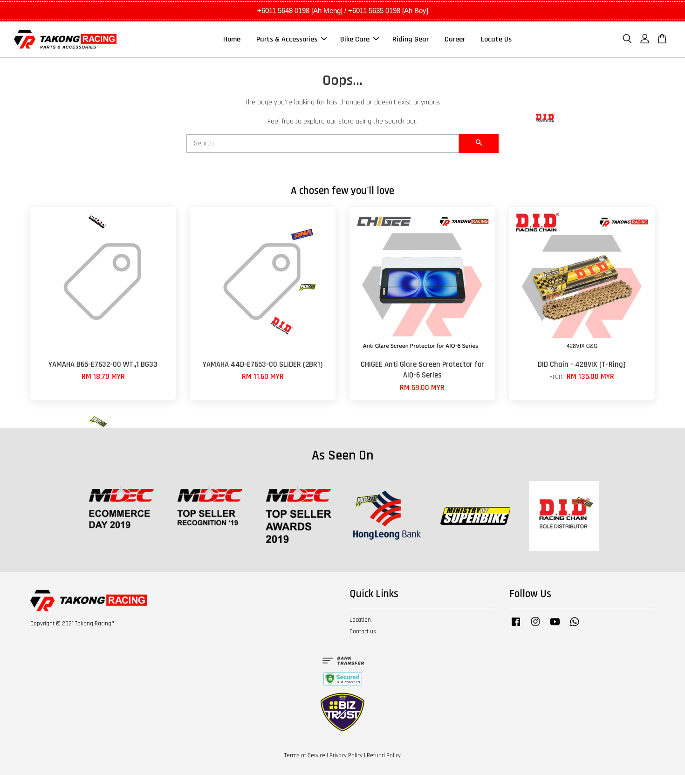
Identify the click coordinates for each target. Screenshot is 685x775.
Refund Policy (384, 755)
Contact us (362, 631)
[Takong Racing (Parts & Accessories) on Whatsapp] (574, 626)
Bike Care (355, 39)
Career (455, 39)
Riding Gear (410, 39)
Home (231, 39)
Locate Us (496, 39)
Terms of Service (304, 755)
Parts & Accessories (286, 39)
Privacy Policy (346, 755)
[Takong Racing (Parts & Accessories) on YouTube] (555, 626)
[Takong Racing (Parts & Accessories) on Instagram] (535, 626)
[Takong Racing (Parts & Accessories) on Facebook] (515, 626)
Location (360, 620)
